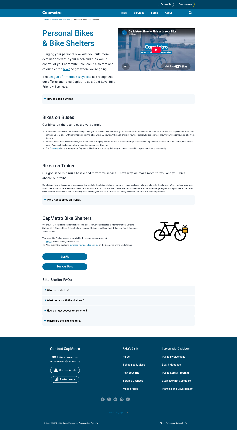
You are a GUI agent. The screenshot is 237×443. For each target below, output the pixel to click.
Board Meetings (171, 364)
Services (139, 12)
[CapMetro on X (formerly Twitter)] (109, 399)
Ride (124, 12)
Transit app (55, 148)
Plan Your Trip (131, 372)
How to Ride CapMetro (61, 20)
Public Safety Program (175, 372)
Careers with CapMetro (176, 348)
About (168, 12)
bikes (66, 69)
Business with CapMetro (176, 380)
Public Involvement (173, 356)
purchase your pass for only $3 (84, 245)
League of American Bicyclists (70, 77)
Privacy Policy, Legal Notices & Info (173, 423)
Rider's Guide (131, 348)
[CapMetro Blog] (128, 399)
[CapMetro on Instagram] (122, 399)
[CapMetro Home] (79, 13)
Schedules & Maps (134, 364)
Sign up (49, 241)
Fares (154, 12)
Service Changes (133, 380)
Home (46, 20)
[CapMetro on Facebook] (103, 399)
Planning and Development (177, 388)
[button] (118, 99)
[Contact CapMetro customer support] (134, 399)
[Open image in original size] (171, 230)
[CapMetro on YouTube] (115, 399)
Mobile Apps (130, 388)
